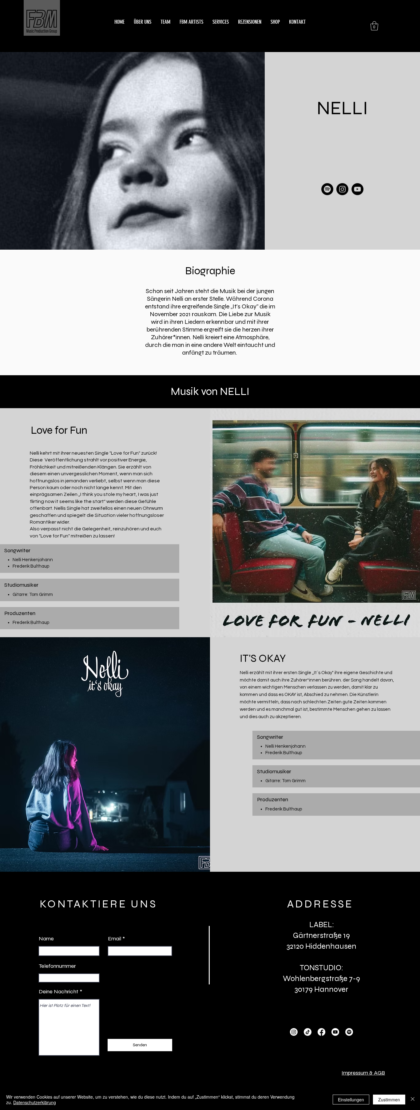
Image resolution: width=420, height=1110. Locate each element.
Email (114, 938)
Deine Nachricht (58, 991)
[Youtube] (335, 1032)
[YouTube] (357, 189)
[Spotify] (327, 189)
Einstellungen (351, 1099)
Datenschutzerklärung (34, 1102)
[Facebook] (321, 1032)
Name (46, 938)
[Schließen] (412, 1099)
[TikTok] (307, 1032)
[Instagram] (342, 189)
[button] (374, 25)
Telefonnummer (57, 966)
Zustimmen (389, 1099)
